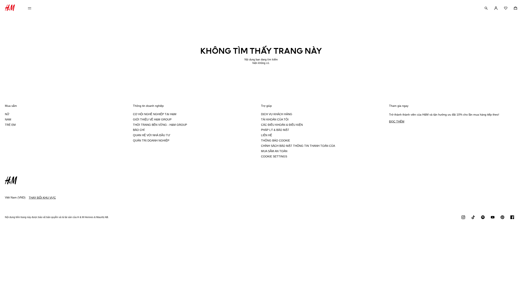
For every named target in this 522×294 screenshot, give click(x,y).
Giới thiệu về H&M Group (152, 119)
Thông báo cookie (275, 140)
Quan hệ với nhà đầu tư (151, 135)
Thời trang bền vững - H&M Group (160, 124)
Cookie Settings (274, 156)
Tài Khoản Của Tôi (275, 119)
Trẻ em (10, 124)
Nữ (7, 114)
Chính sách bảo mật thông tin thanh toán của (298, 145)
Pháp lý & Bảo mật (275, 129)
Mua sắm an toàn (274, 151)
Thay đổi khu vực (42, 197)
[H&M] (10, 8)
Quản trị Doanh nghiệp (151, 140)
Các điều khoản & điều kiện (282, 124)
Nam (8, 119)
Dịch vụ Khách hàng (276, 114)
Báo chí (139, 129)
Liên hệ (266, 135)
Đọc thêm (396, 121)
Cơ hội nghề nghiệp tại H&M (154, 114)
